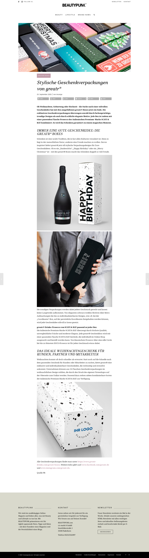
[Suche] (93, 15)
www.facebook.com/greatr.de (95, 464)
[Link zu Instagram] (22, 1)
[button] (43, 98)
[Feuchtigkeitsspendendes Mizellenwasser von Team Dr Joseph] (147, 279)
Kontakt (127, 1)
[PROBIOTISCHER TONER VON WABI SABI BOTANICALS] (1, 279)
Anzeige (59, 94)
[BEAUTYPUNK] (74, 7)
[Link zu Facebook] (19, 1)
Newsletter (116, 1)
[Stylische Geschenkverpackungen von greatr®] (74, 47)
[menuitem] (117, 1)
